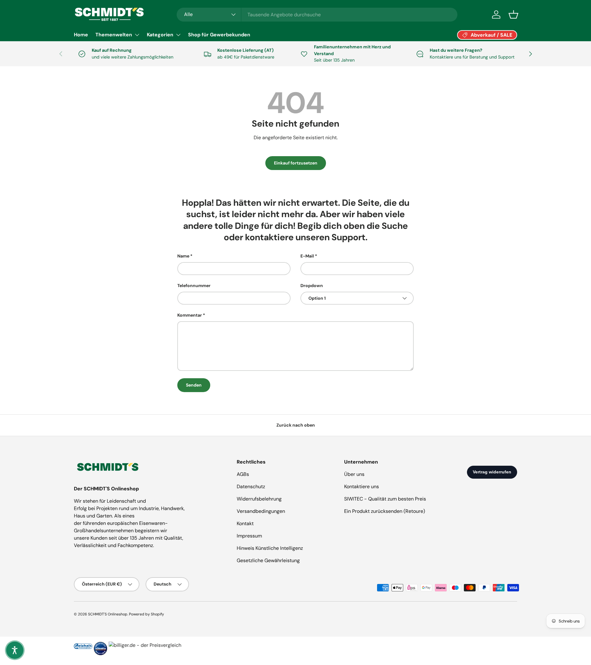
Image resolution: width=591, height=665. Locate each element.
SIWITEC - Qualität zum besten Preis (385, 499)
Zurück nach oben (295, 425)
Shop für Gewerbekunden (219, 34)
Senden (194, 385)
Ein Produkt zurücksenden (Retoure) (384, 511)
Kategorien (160, 34)
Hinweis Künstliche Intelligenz (270, 548)
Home (81, 34)
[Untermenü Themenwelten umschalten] (137, 35)
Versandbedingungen (261, 511)
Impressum (249, 536)
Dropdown (311, 285)
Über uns (354, 474)
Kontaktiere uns (361, 486)
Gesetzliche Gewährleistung (268, 560)
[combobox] (317, 15)
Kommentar (189, 315)
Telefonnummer (194, 285)
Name (183, 256)
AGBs (243, 474)
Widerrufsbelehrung (259, 499)
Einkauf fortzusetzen (295, 163)
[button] (513, 14)
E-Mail (307, 256)
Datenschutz (251, 486)
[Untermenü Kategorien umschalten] (178, 35)
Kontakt (245, 523)
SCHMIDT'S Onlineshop (107, 614)
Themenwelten (113, 34)
